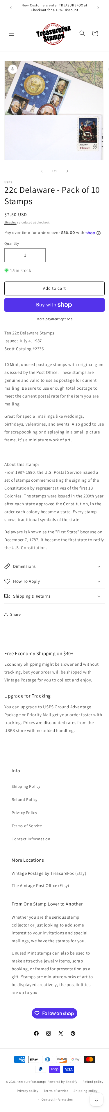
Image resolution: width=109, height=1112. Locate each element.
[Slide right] (67, 171)
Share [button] (15, 614)
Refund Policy (24, 799)
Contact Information (31, 839)
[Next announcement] (98, 7)
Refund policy (93, 1082)
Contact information (57, 1099)
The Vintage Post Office (34, 885)
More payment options (54, 319)
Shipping (10, 222)
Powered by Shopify (62, 1082)
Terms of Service (27, 825)
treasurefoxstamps (32, 1082)
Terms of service (56, 1091)
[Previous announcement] (10, 7)
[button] (11, 33)
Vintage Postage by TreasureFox (43, 873)
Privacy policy (27, 1091)
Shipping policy (86, 1091)
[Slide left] (41, 171)
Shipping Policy (26, 786)
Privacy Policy (24, 812)
